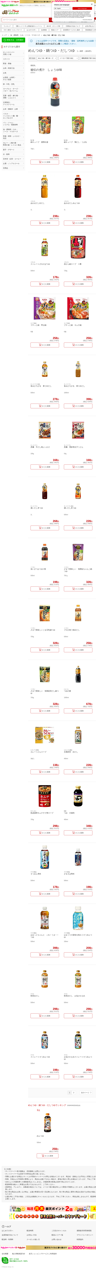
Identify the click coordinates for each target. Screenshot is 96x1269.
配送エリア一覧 (57, 1235)
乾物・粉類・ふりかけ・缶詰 (12, 137)
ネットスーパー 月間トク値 (12, 53)
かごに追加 (46, 162)
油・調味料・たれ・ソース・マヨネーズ (25, 35)
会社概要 (5, 1254)
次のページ (85, 1093)
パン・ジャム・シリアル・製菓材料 (10, 124)
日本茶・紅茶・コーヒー (12, 159)
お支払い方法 (32, 1235)
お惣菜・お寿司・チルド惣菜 (9, 78)
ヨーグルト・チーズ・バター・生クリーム (11, 90)
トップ (4, 35)
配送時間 (30, 1231)
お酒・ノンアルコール (11, 163)
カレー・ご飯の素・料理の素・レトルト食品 (12, 144)
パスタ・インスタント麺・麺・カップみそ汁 (11, 116)
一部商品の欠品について (72, 26)
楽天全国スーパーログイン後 (48, 44)
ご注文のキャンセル (59, 1231)
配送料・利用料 (7, 1239)
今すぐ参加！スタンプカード (13, 30)
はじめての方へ (31, 30)
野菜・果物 (7, 63)
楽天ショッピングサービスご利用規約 (43, 1254)
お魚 (4, 73)
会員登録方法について (10, 1235)
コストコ (6, 59)
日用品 (5, 168)
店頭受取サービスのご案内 (71, 30)
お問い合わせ (56, 1239)
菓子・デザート (9, 150)
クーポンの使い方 (33, 1239)
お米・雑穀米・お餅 (10, 109)
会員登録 (44, 30)
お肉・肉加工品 (9, 68)
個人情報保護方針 (18, 1254)
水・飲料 (6, 154)
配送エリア (54, 30)
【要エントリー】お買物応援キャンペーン (28, 26)
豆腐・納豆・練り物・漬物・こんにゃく (11, 97)
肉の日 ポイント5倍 (53, 26)
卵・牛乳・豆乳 (9, 84)
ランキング (7, 26)
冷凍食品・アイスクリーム (9, 103)
